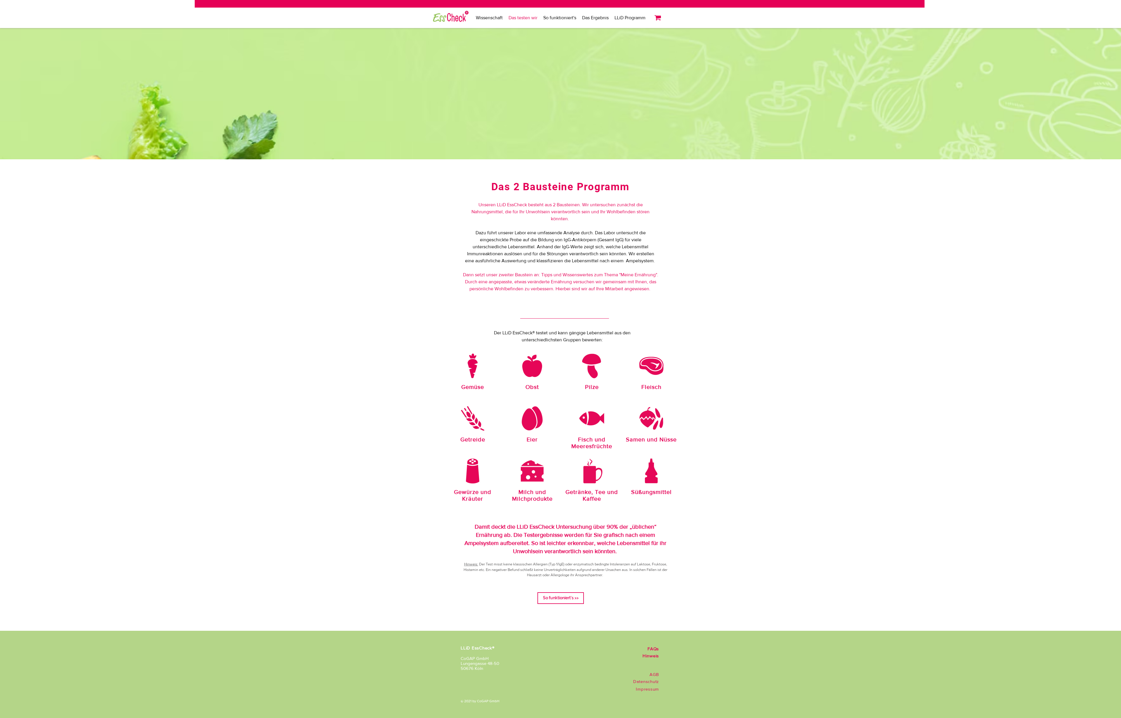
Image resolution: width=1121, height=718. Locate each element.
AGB (654, 674)
